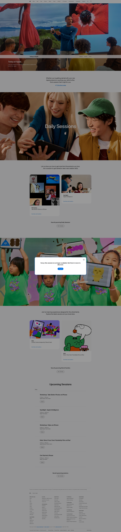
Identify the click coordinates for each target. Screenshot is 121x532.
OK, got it (60, 268)
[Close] (83, 259)
